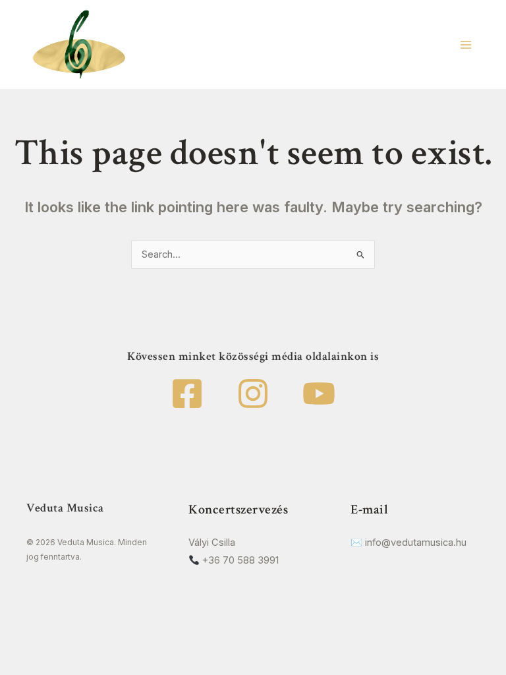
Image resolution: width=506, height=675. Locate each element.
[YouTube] (318, 393)
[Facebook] (187, 393)
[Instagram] (253, 393)
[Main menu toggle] (466, 45)
